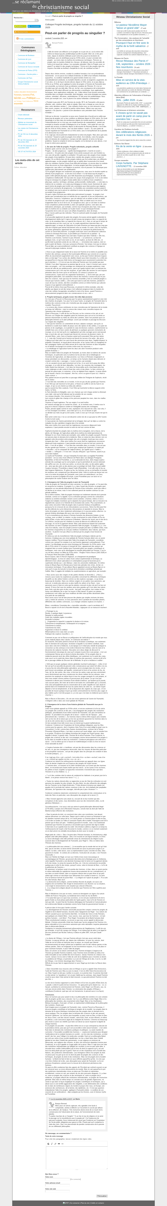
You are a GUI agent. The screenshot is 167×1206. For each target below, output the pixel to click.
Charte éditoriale (23, 115)
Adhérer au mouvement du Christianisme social (27, 123)
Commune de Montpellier (26, 63)
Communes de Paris (25, 78)
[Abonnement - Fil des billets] (27, 34)
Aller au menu (126, 0)
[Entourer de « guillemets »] (62, 1143)
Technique (19, 101)
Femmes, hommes (22, 95)
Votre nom (49, 1177)
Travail (24, 101)
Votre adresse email (52, 1183)
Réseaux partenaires (25, 118)
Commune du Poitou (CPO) (27, 70)
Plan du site (85, 1203)
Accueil (47, 16)
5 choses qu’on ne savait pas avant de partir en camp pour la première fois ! (133, 116)
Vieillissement (29, 101)
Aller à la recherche (136, 0)
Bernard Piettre (57, 43)
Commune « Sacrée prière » (28, 74)
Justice (23, 98)
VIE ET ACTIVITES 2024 (27, 152)
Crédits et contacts (97, 1203)
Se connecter (75, 1179)
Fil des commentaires (26, 39)
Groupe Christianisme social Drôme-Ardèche (28, 83)
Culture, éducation (20, 92)
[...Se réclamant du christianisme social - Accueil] (50, 9)
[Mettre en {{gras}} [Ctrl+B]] (48, 1143)
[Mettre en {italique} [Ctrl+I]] (52, 1143)
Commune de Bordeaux (26, 55)
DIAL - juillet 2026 (125, 100)
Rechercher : (18, 18)
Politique (31, 98)
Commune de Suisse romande (28, 67)
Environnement (32, 92)
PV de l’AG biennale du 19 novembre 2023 (27, 147)
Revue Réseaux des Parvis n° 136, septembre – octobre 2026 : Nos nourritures (134, 63)
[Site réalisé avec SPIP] (66, 1203)
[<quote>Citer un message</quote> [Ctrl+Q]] (59, 1143)
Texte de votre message (54, 1136)
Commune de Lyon (24, 59)
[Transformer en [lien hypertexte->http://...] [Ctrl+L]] (55, 1143)
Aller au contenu (116, 0)
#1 (50, 1099)
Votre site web (50, 1189)
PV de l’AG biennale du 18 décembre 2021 (27, 141)
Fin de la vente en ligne (128, 146)
